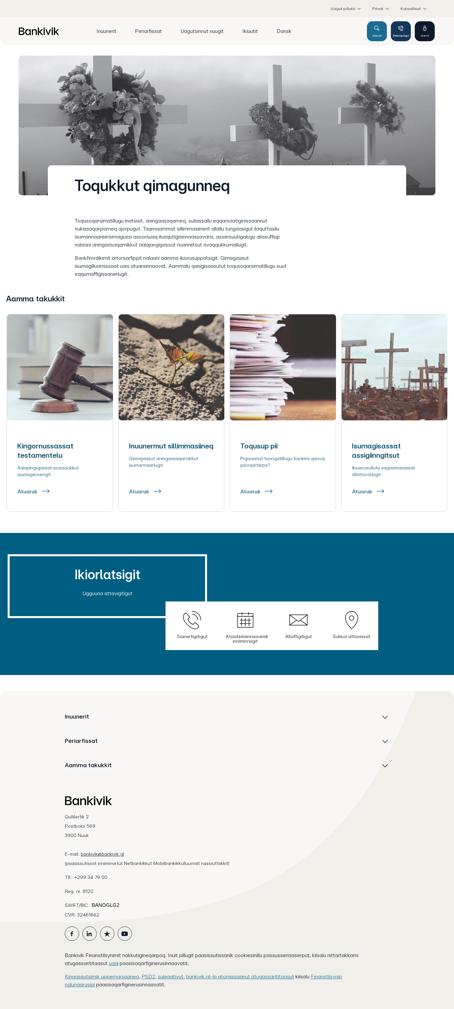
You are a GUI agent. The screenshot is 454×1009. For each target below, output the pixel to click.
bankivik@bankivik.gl (102, 854)
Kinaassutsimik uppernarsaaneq (102, 976)
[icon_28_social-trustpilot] (107, 933)
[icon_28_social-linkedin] (89, 933)
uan (113, 963)
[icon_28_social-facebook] (72, 933)
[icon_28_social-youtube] (125, 933)
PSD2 (148, 976)
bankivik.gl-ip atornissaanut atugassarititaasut (240, 976)
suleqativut (170, 976)
